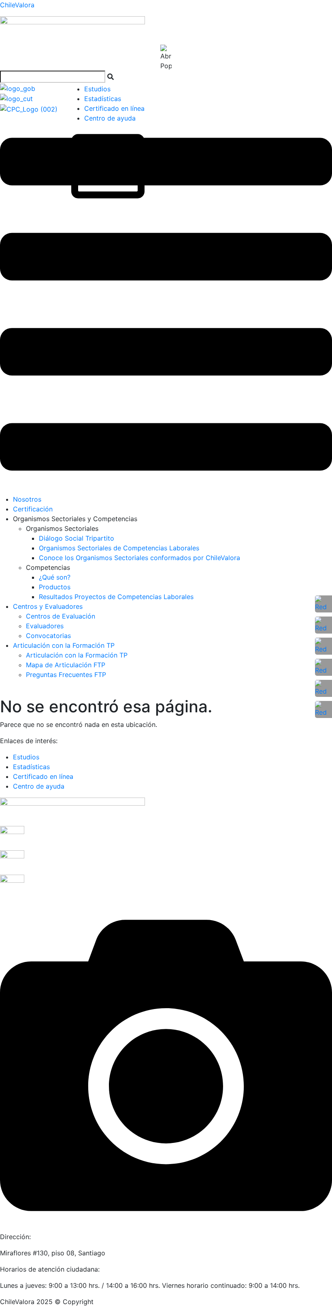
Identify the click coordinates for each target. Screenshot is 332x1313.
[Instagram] (323, 646)
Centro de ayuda (110, 118)
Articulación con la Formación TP (64, 645)
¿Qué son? (54, 577)
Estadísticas (102, 99)
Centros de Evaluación (60, 616)
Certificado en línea (114, 108)
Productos (54, 587)
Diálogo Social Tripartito (76, 538)
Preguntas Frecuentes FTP (66, 675)
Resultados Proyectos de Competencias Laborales (116, 597)
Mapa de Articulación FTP (65, 665)
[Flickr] (323, 709)
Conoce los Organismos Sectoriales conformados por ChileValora (139, 558)
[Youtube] (323, 667)
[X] (323, 688)
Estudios (97, 89)
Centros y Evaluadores (48, 606)
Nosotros (27, 499)
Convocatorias (48, 636)
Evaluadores (45, 626)
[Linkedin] (323, 625)
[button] (166, 304)
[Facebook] (323, 603)
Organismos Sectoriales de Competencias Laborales (119, 548)
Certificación (33, 509)
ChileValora (17, 5)
